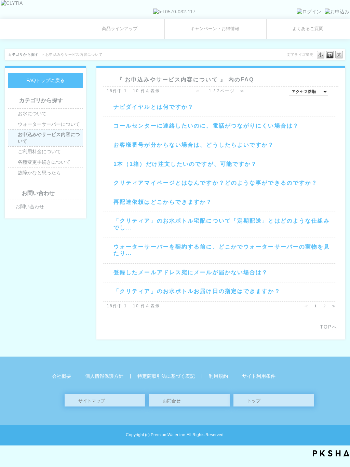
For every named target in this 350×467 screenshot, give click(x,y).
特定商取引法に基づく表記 (166, 376)
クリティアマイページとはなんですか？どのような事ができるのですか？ (215, 182)
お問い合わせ (29, 206)
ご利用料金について (39, 151)
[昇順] (333, 90)
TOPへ (328, 327)
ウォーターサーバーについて (49, 124)
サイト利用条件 (258, 376)
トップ (253, 400)
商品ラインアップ (119, 28)
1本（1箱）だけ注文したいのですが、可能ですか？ (185, 164)
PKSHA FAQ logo (331, 453)
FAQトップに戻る (45, 80)
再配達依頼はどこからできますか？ (163, 202)
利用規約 (218, 376)
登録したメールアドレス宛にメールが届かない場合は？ (190, 272)
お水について (32, 113)
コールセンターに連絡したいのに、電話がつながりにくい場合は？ (206, 125)
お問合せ (171, 400)
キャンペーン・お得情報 (214, 28)
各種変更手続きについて (44, 162)
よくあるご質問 (307, 28)
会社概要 (61, 376)
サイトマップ (91, 400)
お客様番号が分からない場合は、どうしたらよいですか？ (193, 145)
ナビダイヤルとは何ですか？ (153, 107)
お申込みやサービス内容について (49, 138)
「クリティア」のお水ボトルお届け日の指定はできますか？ (197, 291)
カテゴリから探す (23, 54)
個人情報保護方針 (104, 376)
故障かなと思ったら (39, 172)
